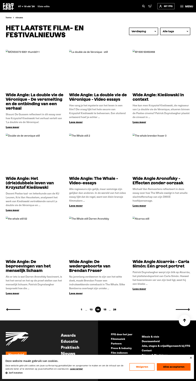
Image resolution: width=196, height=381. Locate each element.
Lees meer (12, 127)
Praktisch (70, 347)
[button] (65, 373)
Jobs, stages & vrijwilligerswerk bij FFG (166, 345)
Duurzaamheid (151, 341)
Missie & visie (150, 336)
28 (114, 309)
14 (98, 309)
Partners (116, 343)
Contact (147, 350)
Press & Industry (121, 348)
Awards (68, 335)
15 (104, 309)
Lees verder (76, 369)
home (9, 17)
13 (91, 309)
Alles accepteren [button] (173, 366)
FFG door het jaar (121, 334)
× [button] (191, 358)
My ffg (168, 6)
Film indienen (119, 352)
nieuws (19, 17)
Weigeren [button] (142, 366)
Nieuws (68, 353)
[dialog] (98, 367)
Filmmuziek (118, 339)
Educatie (69, 341)
